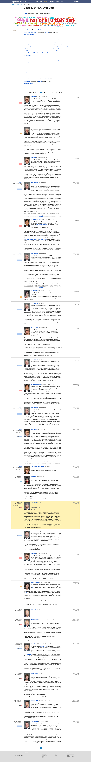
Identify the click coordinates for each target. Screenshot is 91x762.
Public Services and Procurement (32, 86)
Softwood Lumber (29, 68)
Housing (27, 62)
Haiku (68, 755)
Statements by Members (29, 34)
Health (54, 62)
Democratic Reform (57, 64)
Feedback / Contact (70, 754)
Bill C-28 (47, 79)
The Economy (56, 60)
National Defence (28, 66)
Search (43, 756)
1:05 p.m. (20, 131)
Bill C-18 (47, 32)
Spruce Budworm (29, 37)
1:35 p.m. (20, 307)
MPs (37, 1)
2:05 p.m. (20, 612)
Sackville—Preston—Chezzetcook (47, 612)
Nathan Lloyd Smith (57, 41)
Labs (62, 1)
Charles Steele (28, 47)
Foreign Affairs (56, 86)
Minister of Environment (30, 239)
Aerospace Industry (29, 43)
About (57, 1)
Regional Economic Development (32, 72)
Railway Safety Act (28, 29)
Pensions (27, 41)
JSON (73, 756)
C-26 (33, 587)
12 (54, 92)
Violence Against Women (58, 48)
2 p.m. (21, 479)
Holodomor (27, 48)
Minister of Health (43, 239)
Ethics (26, 58)
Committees (51, 1)
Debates (45, 1)
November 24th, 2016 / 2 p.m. (17, 505)
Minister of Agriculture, (48, 731)
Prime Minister (43, 646)
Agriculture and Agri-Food (58, 45)
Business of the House (30, 76)
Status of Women (28, 64)
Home (13, 4)
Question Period (27, 55)
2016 (21, 4)
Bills (41, 1)
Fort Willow (27, 39)
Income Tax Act (27, 81)
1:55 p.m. (20, 471)
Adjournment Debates (28, 83)
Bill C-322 (40, 29)
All (56, 92)
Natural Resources (57, 68)
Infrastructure (28, 60)
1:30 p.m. (20, 224)
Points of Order (56, 74)
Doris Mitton (55, 43)
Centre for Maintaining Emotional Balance (62, 47)
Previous (32, 92)
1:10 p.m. (20, 162)
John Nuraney (56, 39)
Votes (56, 755)
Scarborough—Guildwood (41, 224)
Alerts (43, 757)
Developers (69, 756)
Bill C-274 (40, 81)
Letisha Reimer (56, 50)
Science (54, 70)
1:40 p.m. (20, 412)
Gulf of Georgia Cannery (30, 45)
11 (52, 92)
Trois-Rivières (28, 50)
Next (60, 92)
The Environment (56, 37)
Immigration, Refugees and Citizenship (61, 66)
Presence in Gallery (29, 74)
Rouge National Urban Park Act (30, 32)
